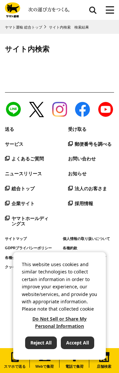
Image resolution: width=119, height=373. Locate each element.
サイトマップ (16, 239)
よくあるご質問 (28, 158)
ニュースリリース (23, 173)
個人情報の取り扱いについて (86, 239)
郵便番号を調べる (93, 144)
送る (9, 129)
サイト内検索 (93, 10)
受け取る (77, 129)
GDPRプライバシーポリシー (28, 248)
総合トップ (23, 188)
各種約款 (70, 248)
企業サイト (23, 203)
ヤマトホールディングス (30, 221)
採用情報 (84, 203)
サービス (14, 144)
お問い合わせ (82, 158)
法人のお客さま (91, 188)
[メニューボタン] (110, 10)
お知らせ (77, 173)
